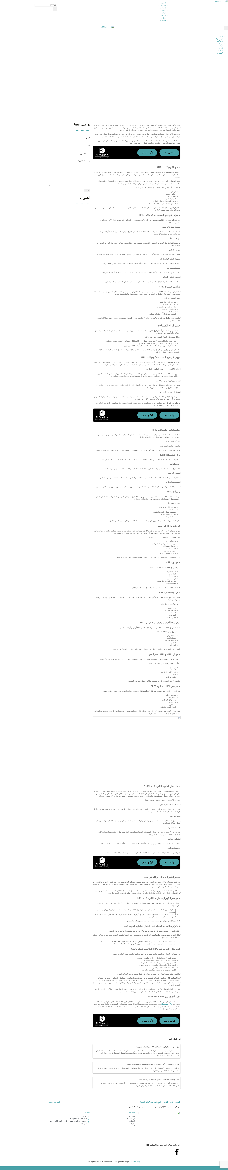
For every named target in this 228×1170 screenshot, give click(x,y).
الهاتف (88, 146)
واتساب (145, 152)
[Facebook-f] (177, 1152)
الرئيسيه (163, 3)
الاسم (88, 138)
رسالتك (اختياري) (84, 161)
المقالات (163, 15)
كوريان (164, 10)
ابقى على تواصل (54, 1102)
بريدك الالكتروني (84, 154)
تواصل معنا (169, 152)
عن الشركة (162, 5)
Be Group (136, 1162)
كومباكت (163, 8)
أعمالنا (164, 13)
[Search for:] (28, 5)
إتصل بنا (163, 18)
